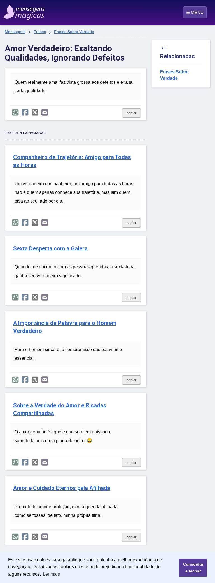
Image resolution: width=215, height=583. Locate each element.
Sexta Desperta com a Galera (50, 248)
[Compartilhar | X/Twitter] (35, 112)
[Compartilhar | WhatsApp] (15, 112)
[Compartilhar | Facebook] (25, 112)
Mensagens (15, 31)
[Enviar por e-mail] (45, 112)
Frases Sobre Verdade (74, 31)
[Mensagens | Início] (17, 10)
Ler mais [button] (51, 574)
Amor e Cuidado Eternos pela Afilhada (61, 488)
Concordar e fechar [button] (193, 567)
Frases (40, 31)
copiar (131, 113)
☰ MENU (195, 12)
